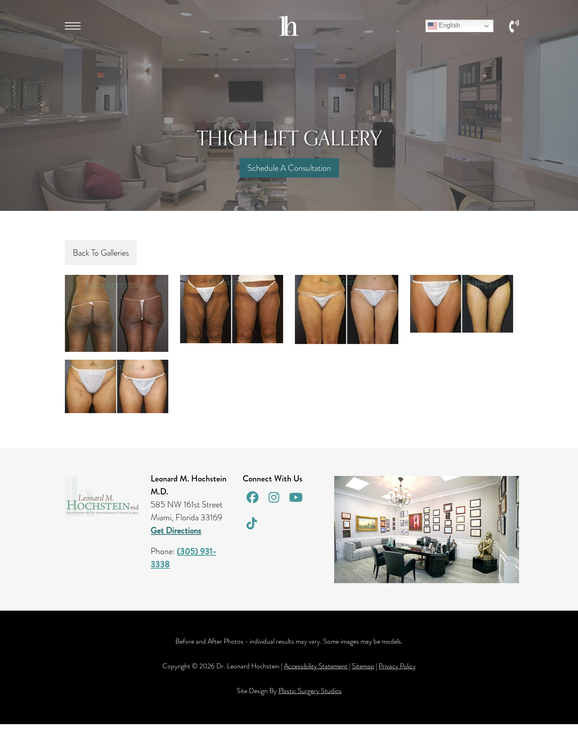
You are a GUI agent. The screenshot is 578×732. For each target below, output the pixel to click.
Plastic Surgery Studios (310, 690)
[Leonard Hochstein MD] (289, 33)
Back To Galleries (101, 253)
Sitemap (363, 666)
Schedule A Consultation (289, 168)
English (448, 25)
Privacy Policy (397, 666)
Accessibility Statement (316, 666)
